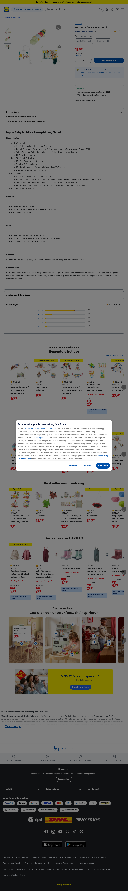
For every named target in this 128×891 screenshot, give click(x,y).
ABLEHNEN (73, 465)
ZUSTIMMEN (103, 465)
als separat (40, 437)
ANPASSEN (86, 465)
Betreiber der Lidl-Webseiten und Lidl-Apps (40, 428)
